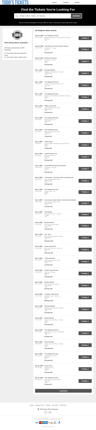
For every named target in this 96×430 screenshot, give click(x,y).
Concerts (66, 2)
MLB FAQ (63, 405)
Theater (77, 2)
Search (76, 16)
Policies (48, 405)
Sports (54, 2)
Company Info (39, 405)
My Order (55, 405)
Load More (63, 391)
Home (32, 405)
